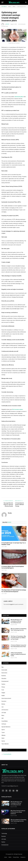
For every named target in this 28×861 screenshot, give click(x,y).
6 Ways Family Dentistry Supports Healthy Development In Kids (18, 654)
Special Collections (6, 726)
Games (3, 741)
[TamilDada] (14, 2)
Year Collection (5, 743)
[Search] (26, 2)
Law (3, 707)
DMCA (10, 857)
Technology (4, 833)
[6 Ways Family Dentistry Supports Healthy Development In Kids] (5, 654)
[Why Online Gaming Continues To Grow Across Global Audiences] (5, 812)
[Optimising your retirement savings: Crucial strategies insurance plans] (14, 35)
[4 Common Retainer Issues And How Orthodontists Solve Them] (5, 646)
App (3, 667)
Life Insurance (5, 709)
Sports (3, 729)
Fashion (3, 684)
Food (3, 689)
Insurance (4, 701)
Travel (3, 732)
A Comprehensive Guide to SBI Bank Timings (19, 504)
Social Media (5, 721)
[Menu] (2, 2)
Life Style (4, 712)
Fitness (3, 687)
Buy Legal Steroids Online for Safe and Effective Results (8, 504)
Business (4, 675)
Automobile (4, 670)
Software (4, 724)
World (3, 738)
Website (3, 735)
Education (4, 678)
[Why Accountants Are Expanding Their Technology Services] (5, 630)
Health (3, 695)
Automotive (4, 672)
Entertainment (5, 681)
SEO (3, 718)
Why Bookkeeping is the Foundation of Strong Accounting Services (16, 621)
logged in (12, 604)
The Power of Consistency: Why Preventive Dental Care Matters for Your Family (18, 638)
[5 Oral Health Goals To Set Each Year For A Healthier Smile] (14, 533)
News (3, 715)
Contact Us (23, 857)
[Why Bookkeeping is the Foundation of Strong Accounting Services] (5, 621)
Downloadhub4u (7, 754)
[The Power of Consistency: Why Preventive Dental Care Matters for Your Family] (5, 637)
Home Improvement (6, 698)
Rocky (7, 24)
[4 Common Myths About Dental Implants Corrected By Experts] (14, 557)
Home (5, 857)
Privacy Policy (16, 857)
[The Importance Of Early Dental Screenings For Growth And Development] (14, 580)
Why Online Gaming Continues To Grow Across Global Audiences (18, 812)
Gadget (3, 692)
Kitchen (3, 704)
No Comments (22, 24)
